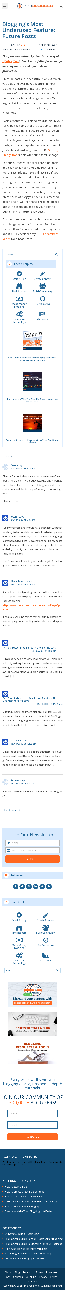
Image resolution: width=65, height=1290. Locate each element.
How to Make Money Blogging (22, 1206)
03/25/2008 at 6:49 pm (23, 783)
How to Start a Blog (16, 1186)
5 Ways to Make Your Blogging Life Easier (28, 1211)
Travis (14, 465)
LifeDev (7, 61)
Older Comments (11, 810)
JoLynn (14, 516)
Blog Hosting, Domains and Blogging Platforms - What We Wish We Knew (32, 359)
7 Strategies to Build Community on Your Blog (31, 1201)
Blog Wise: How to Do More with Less (26, 1248)
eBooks (39, 1272)
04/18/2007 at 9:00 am (23, 520)
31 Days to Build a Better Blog (22, 1234)
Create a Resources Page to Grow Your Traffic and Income (32, 441)
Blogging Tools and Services (17, 49)
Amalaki (15, 780)
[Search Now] (56, 254)
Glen (22, 44)
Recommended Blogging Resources (25, 1258)
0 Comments (50, 49)
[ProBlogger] (35, 6)
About (8, 1272)
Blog (17, 1272)
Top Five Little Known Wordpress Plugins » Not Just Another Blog (30, 699)
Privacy (43, 1277)
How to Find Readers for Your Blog (24, 1196)
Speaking (31, 1277)
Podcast (27, 1272)
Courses (18, 1277)
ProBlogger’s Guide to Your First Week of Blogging (34, 1239)
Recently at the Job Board (20, 1157)
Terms (53, 1277)
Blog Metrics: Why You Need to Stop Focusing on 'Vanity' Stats (32, 400)
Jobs (7, 1277)
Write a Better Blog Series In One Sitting (26, 647)
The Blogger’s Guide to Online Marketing (28, 1253)
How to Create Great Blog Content (24, 1191)
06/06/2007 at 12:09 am (23, 743)
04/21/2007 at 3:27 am (23, 584)
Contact (32, 1281)
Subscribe (32, 859)
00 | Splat (16, 740)
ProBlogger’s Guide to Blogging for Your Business (33, 1243)
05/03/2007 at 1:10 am (44, 651)
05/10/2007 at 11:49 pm (50, 704)
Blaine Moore (18, 581)
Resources (52, 1272)
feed (16, 61)
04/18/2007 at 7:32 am (23, 468)
